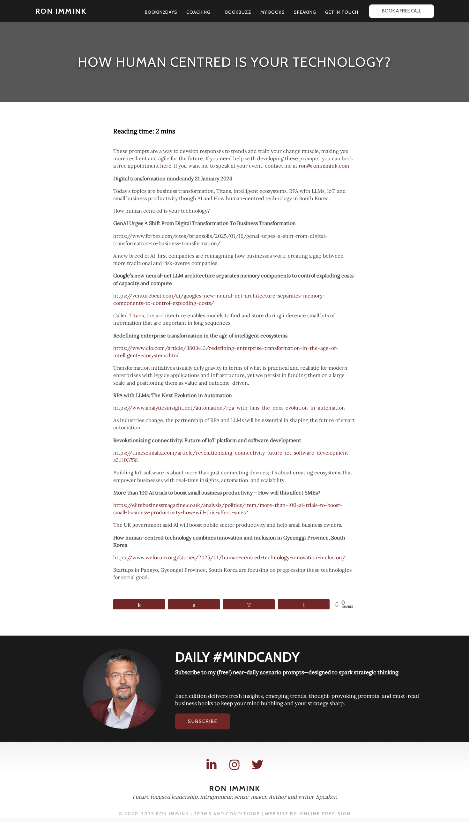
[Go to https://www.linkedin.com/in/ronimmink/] (211, 765)
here (165, 165)
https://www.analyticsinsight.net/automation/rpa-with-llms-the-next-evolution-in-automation (229, 407)
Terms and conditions (227, 814)
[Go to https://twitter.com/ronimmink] (257, 765)
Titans (136, 315)
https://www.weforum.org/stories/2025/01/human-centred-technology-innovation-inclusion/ (229, 557)
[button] (213, 12)
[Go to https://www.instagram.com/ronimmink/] (234, 765)
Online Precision (325, 814)
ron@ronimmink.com (324, 165)
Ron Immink (60, 11)
